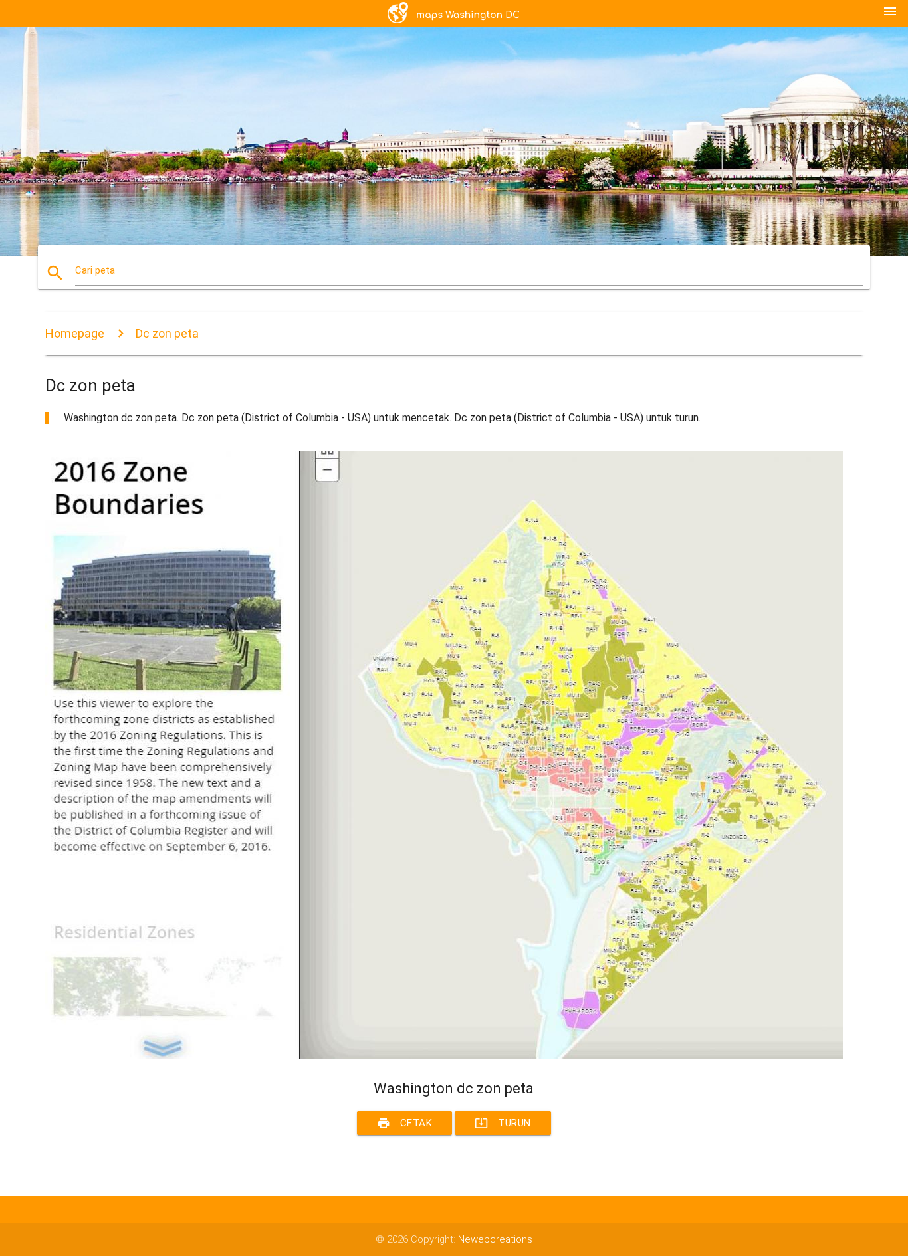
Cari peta (95, 270)
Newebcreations (495, 1239)
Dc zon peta (167, 333)
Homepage (74, 333)
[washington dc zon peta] (444, 1055)
